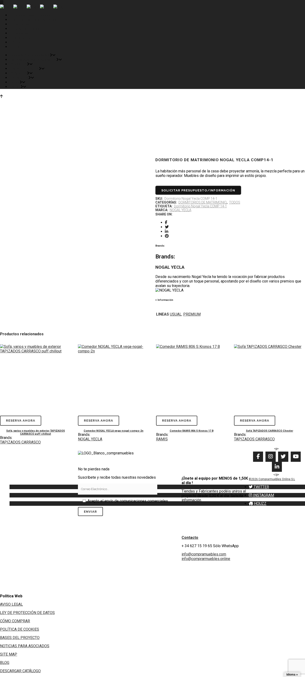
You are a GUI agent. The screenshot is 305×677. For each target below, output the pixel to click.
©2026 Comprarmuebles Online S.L (272, 479)
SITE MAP (8, 654)
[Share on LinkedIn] (166, 231)
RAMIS (162, 439)
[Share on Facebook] (166, 222)
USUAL (176, 314)
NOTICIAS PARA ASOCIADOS (24, 646)
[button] (259, 487)
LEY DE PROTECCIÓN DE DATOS (27, 612)
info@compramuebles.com (204, 554)
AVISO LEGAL (11, 604)
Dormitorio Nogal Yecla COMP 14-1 (200, 206)
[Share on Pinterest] (167, 236)
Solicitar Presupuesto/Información (198, 190)
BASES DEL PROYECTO (20, 637)
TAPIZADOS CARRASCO (20, 442)
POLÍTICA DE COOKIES (19, 629)
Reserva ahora (20, 420)
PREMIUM (192, 314)
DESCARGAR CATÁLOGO (20, 671)
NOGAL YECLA (180, 210)
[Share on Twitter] (167, 227)
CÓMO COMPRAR (15, 621)
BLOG (4, 662)
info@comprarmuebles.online (206, 558)
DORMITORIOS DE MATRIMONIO (202, 202)
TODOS (234, 202)
